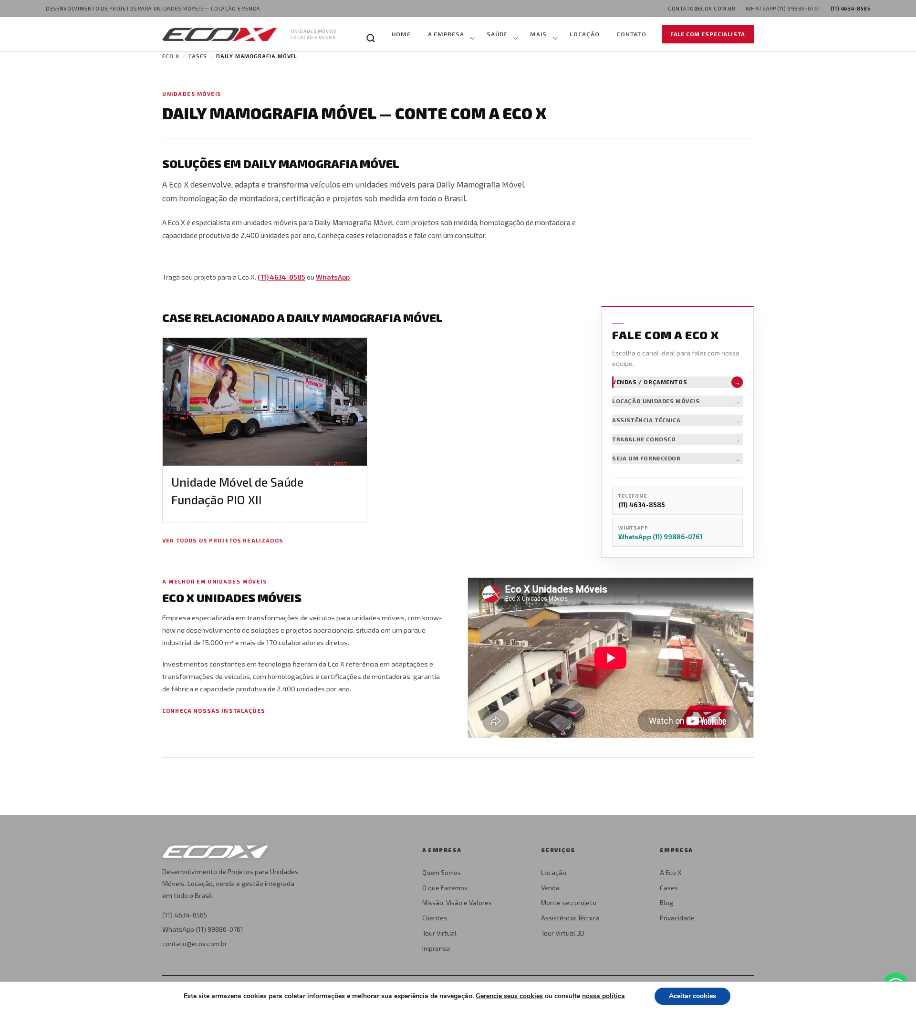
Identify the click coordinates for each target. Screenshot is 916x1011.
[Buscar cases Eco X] (370, 38)
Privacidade (677, 918)
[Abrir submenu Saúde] (514, 34)
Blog (666, 902)
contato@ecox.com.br (194, 943)
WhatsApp (333, 277)
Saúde (497, 34)
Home (401, 34)
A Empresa (446, 34)
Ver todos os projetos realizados (222, 540)
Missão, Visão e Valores (457, 902)
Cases (198, 55)
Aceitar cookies (692, 996)
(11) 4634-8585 (281, 277)
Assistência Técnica (570, 918)
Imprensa (436, 948)
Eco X (170, 55)
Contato (631, 34)
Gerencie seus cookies (509, 996)
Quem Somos (441, 872)
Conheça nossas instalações (213, 710)
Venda (550, 888)
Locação (584, 34)
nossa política (603, 996)
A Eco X (670, 872)
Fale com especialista (707, 34)
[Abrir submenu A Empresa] (471, 34)
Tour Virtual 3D (562, 933)
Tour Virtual (439, 933)
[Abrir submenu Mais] (554, 34)
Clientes (434, 918)
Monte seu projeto (568, 902)
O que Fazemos (445, 888)
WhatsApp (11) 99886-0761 (202, 929)
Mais (538, 34)
